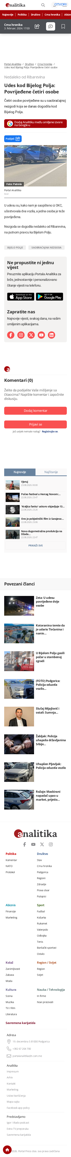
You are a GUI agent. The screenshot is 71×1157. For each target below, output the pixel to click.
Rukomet (42, 923)
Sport (40, 905)
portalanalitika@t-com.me (27, 1056)
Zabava (10, 974)
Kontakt (11, 1083)
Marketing (11, 917)
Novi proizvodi (45, 1002)
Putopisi (41, 896)
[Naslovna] (7, 1149)
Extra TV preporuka (17, 1128)
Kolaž (9, 962)
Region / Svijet (46, 962)
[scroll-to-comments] (50, 26)
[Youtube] (41, 335)
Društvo (35, 14)
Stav (39, 860)
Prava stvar (43, 890)
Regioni (41, 878)
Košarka (41, 917)
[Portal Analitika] (15, 5)
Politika (22, 14)
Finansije (11, 911)
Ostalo (40, 954)
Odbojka (42, 935)
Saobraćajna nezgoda (46, 247)
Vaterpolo (42, 929)
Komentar (11, 860)
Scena (9, 996)
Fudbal (41, 911)
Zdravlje (41, 884)
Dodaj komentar (35, 410)
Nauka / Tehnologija (51, 989)
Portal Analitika (12, 64)
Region (41, 969)
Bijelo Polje (15, 247)
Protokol (10, 872)
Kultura (11, 989)
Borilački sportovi (46, 947)
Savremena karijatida (20, 1023)
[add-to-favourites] (64, 26)
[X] (31, 335)
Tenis (40, 941)
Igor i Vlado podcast (18, 1122)
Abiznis (11, 905)
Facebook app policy (18, 1107)
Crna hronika (52, 14)
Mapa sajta (13, 1101)
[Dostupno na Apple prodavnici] (20, 297)
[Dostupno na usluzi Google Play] (49, 297)
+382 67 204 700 (22, 1048)
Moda (9, 981)
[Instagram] (21, 335)
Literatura (11, 1014)
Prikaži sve (35, 545)
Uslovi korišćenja (16, 1095)
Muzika (10, 1002)
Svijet (40, 974)
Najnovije (7, 14)
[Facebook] (10, 335)
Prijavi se (35, 424)
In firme (41, 996)
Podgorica (42, 872)
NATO (9, 866)
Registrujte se (50, 431)
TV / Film (10, 1008)
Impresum (13, 1071)
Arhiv (10, 1077)
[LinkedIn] (51, 335)
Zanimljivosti (13, 969)
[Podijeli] (37, 26)
